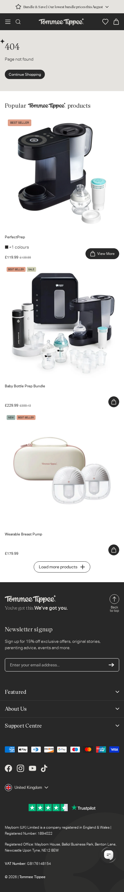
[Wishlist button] (105, 22)
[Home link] (61, 21)
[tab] (18, 226)
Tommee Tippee (32, 877)
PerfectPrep (16, 119)
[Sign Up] (111, 665)
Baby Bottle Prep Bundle (28, 268)
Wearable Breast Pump (26, 416)
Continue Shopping (25, 74)
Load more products (58, 566)
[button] (8, 22)
